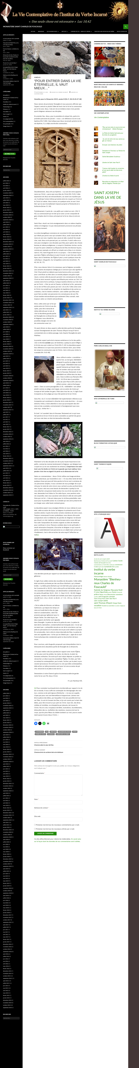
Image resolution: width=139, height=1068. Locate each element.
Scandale (51, 734)
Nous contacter (122, 31)
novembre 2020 (7, 319)
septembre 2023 (7, 249)
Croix (96, 566)
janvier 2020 (6, 344)
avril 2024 (5, 232)
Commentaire (39, 773)
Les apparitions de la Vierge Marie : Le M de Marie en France (10, 69)
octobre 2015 (6, 463)
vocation (97, 606)
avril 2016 (5, 451)
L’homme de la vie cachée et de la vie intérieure (48, 751)
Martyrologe (98, 576)
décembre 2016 (7, 431)
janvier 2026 (6, 190)
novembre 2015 (7, 461)
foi (47, 731)
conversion (39, 731)
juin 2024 (5, 227)
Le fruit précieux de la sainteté (11, 38)
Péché (75, 731)
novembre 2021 (7, 302)
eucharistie (108, 566)
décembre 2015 (7, 458)
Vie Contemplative (101, 113)
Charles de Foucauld (99, 562)
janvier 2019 (6, 373)
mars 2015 (6, 480)
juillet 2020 (6, 329)
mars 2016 (6, 453)
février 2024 (6, 236)
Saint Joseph (6, 114)
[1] (38, 535)
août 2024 (6, 222)
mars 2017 (6, 424)
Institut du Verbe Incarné (9, 104)
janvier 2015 (6, 485)
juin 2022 (5, 285)
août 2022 (6, 280)
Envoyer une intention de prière (104, 31)
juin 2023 (5, 256)
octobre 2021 (6, 305)
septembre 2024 (7, 219)
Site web (37, 816)
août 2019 (6, 356)
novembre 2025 (7, 193)
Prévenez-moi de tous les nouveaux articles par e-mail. (55, 829)
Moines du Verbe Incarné (59, 92)
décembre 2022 (7, 271)
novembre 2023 (7, 244)
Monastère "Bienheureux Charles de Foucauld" (107, 583)
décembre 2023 (7, 241)
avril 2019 (5, 366)
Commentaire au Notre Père (101, 564)
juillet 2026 (6, 180)
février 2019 (6, 370)
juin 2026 (5, 183)
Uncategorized (7, 119)
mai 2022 (5, 288)
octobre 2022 (6, 275)
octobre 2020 (6, 322)
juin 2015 (5, 473)
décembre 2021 (7, 300)
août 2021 (6, 309)
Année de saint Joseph (100, 559)
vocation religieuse (120, 605)
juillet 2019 (6, 358)
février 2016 (6, 456)
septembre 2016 (7, 439)
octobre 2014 (6, 492)
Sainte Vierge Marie (99, 598)
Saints (4, 116)
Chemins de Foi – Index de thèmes (80, 31)
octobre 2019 (6, 351)
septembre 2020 (7, 324)
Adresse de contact (41, 808)
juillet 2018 (6, 385)
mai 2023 (5, 258)
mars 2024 (6, 234)
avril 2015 (5, 478)
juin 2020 (5, 331)
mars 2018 (6, 395)
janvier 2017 (6, 429)
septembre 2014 (7, 495)
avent (108, 559)
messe (105, 576)
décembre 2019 (7, 346)
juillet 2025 (6, 200)
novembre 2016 (7, 434)
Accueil (33, 31)
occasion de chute (64, 731)
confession (112, 564)
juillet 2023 (6, 253)
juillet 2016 (6, 443)
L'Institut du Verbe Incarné (110, 176)
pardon (110, 592)
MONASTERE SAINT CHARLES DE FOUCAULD (22, 27)
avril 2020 (5, 336)
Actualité (5, 95)
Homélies (37, 77)
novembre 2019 (7, 348)
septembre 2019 (7, 353)
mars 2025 (6, 205)
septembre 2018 (7, 380)
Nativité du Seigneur (102, 590)
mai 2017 (5, 419)
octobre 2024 (6, 217)
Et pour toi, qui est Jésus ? (10, 63)
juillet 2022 (6, 283)
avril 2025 (5, 202)
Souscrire (8, 579)
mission (109, 576)
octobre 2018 (6, 378)
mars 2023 (6, 263)
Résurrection (111, 594)
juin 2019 (5, 361)
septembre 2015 (7, 465)
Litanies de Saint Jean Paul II (111, 162)
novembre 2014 (7, 490)
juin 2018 (5, 387)
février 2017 (6, 426)
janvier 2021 (6, 314)
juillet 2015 (6, 470)
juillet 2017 (6, 414)
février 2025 (6, 207)
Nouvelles (5, 111)
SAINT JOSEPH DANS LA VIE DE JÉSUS (107, 197)
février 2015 (6, 482)
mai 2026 (5, 185)
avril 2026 (5, 188)
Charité (120, 561)
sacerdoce (119, 594)
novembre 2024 (7, 214)
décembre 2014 (7, 487)
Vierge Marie (117, 603)
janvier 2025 (6, 210)
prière (96, 594)
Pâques (101, 594)
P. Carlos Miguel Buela (101, 592)
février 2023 (6, 266)
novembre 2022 (7, 273)
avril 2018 (5, 392)
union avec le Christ (63, 734)
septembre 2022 (7, 278)
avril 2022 (5, 290)
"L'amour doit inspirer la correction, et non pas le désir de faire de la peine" (113, 170)
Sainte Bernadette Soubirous (111, 156)
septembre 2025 (7, 195)
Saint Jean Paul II (111, 598)
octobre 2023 (6, 246)
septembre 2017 (7, 409)
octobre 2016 (6, 436)
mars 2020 (6, 339)
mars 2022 (6, 292)
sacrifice (96, 596)
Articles (64, 31)
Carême (115, 561)
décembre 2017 (7, 402)
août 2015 (6, 468)
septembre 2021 (7, 307)
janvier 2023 (6, 268)
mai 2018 (5, 390)
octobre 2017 (6, 407)
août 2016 (6, 441)
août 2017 (6, 412)
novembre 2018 (7, 375)
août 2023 (6, 251)
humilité (116, 566)
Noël (120, 590)
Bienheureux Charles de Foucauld (103, 561)
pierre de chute (40, 734)
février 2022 (6, 295)
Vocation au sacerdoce (108, 605)
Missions (5, 109)
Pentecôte (119, 592)
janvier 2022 (6, 297)
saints (105, 600)
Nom (36, 799)
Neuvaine (114, 590)
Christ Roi (108, 562)
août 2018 (6, 383)
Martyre (53, 731)
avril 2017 (5, 422)
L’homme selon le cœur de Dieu (44, 744)
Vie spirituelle (6, 123)
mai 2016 (5, 448)
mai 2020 (5, 334)
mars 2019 (6, 368)
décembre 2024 (7, 212)
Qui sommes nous (52, 31)
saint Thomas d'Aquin (103, 603)
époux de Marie (98, 607)
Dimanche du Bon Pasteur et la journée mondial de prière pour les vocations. (10, 56)
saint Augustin (103, 596)
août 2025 (6, 197)
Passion (114, 592)
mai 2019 (5, 363)
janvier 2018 (6, 400)
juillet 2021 (6, 312)
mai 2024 (5, 229)
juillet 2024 (6, 224)
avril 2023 (5, 261)
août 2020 (6, 327)
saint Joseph (98, 600)
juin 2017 (5, 417)
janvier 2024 (6, 239)
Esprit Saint (101, 566)
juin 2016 (5, 446)
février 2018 (6, 397)
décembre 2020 (7, 317)
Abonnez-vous (9, 153)
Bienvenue (41, 31)
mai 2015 (5, 475)
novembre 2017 (7, 404)
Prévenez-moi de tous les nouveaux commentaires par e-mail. (57, 825)
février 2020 (6, 341)
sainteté (112, 596)
